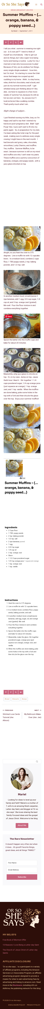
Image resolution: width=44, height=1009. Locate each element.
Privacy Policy (33, 1005)
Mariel (15, 31)
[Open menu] (36, 4)
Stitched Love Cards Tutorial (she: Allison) (11, 715)
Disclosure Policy (16, 1005)
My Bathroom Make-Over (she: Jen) (32, 714)
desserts (15, 699)
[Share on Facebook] (11, 42)
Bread (13, 10)
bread (7, 699)
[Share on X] (16, 42)
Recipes (30, 10)
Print (23, 478)
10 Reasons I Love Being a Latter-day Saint (21, 944)
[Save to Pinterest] (6, 42)
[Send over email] (21, 42)
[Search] (37, 761)
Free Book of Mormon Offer (14, 939)
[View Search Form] (41, 4)
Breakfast (21, 10)
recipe (24, 699)
